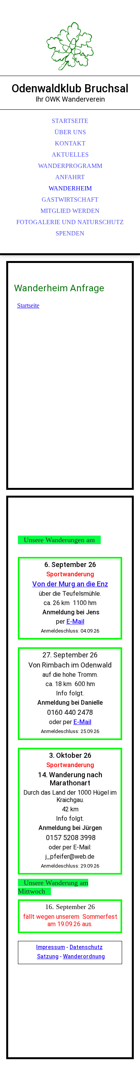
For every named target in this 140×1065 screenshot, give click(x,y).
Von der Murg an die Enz (70, 584)
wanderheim (70, 188)
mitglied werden (70, 210)
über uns (70, 132)
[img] (70, 46)
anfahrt (70, 177)
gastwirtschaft (70, 199)
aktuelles (70, 154)
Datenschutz (86, 947)
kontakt (70, 143)
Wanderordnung (84, 956)
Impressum (50, 947)
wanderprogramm (70, 166)
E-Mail (75, 621)
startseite (70, 121)
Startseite (28, 305)
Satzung (47, 956)
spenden (70, 233)
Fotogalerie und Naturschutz (70, 222)
